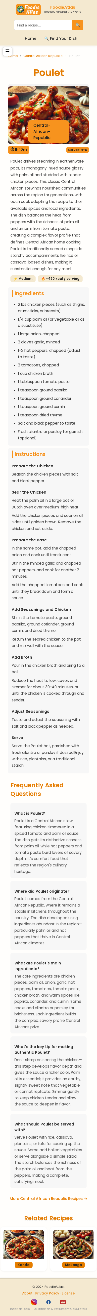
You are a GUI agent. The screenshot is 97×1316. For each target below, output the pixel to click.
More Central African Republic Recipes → (48, 1198)
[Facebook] (48, 1302)
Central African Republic (43, 55)
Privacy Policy (47, 1293)
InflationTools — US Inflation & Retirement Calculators (48, 1309)
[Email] (63, 1302)
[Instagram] (34, 1302)
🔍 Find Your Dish (60, 38)
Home (30, 38)
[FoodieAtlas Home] (28, 9)
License (68, 1293)
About (28, 1293)
